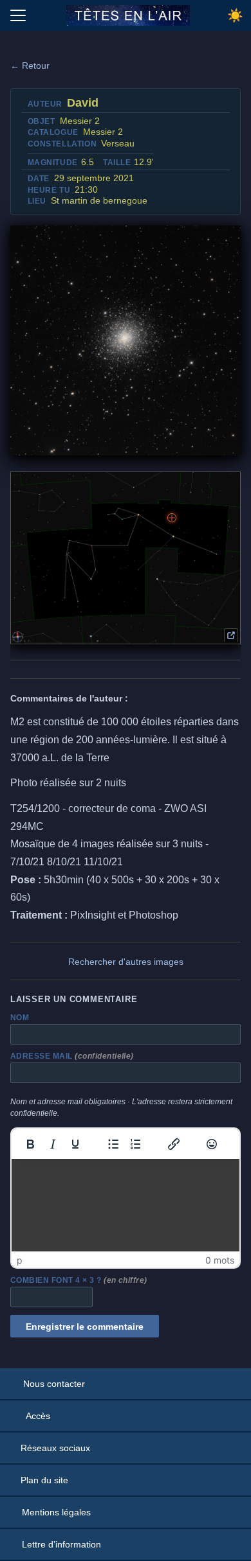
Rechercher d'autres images (125, 962)
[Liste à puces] (113, 1144)
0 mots (219, 1260)
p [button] (20, 1260)
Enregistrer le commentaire (85, 1326)
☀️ (235, 15)
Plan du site (44, 1480)
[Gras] (30, 1144)
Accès (38, 1416)
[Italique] (53, 1144)
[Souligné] (75, 1144)
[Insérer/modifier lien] (174, 1144)
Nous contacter (54, 1384)
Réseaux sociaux (55, 1448)
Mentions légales (56, 1512)
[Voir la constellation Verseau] (231, 635)
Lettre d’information (61, 1544)
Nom (19, 1017)
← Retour (30, 65)
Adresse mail (72, 1056)
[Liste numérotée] (136, 1144)
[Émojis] (212, 1144)
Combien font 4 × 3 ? (78, 1280)
